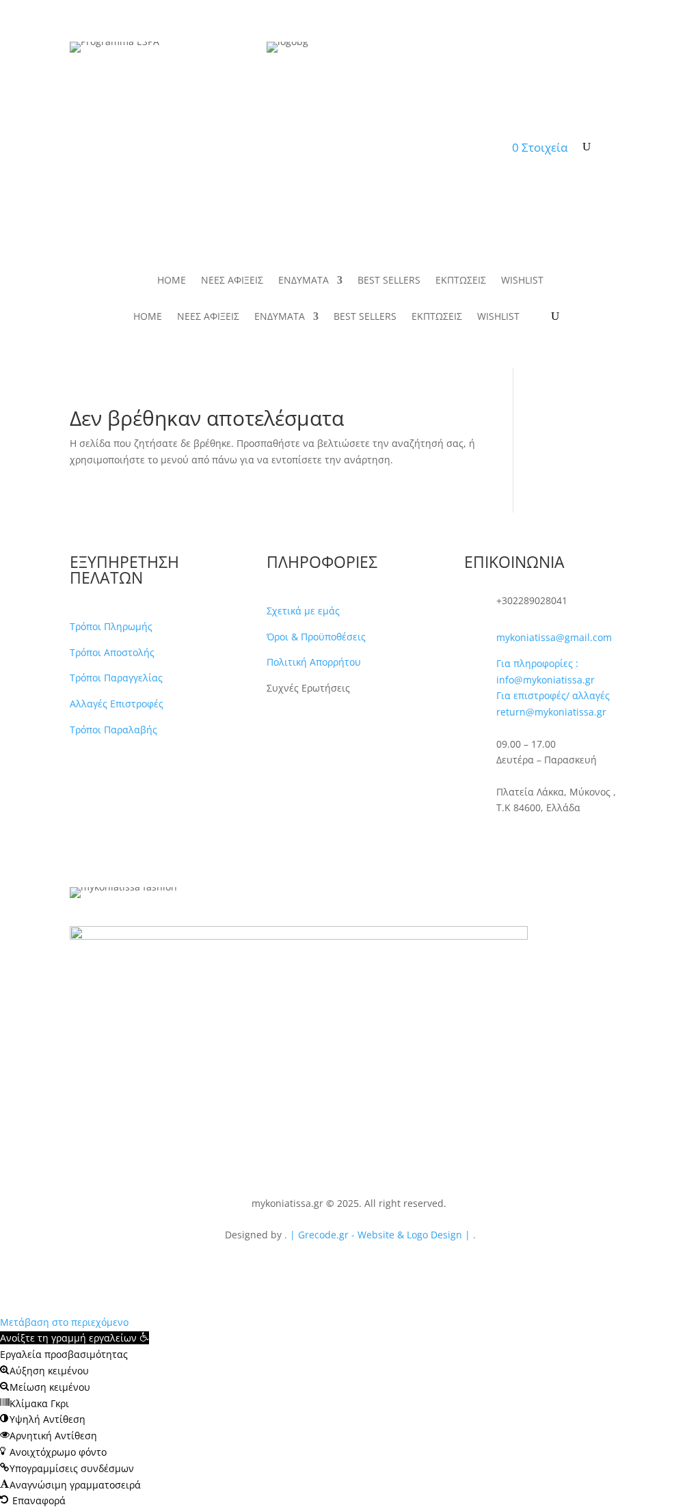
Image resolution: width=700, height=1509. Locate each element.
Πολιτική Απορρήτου (314, 661)
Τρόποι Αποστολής (112, 652)
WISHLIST (467, 147)
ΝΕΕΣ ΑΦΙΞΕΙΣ (177, 147)
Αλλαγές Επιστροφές (116, 703)
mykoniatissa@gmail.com (554, 637)
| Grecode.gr (319, 1234)
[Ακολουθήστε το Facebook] (475, 843)
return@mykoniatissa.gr (551, 711)
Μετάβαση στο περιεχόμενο (64, 1322)
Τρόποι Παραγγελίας (116, 677)
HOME (117, 147)
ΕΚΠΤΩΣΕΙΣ (406, 147)
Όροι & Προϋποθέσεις (316, 636)
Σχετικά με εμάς (303, 610)
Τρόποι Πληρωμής (111, 626)
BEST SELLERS (334, 147)
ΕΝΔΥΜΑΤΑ (249, 147)
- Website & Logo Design (405, 1234)
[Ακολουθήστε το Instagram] (502, 843)
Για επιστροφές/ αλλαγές (553, 695)
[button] (74, 1337)
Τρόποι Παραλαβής (113, 729)
